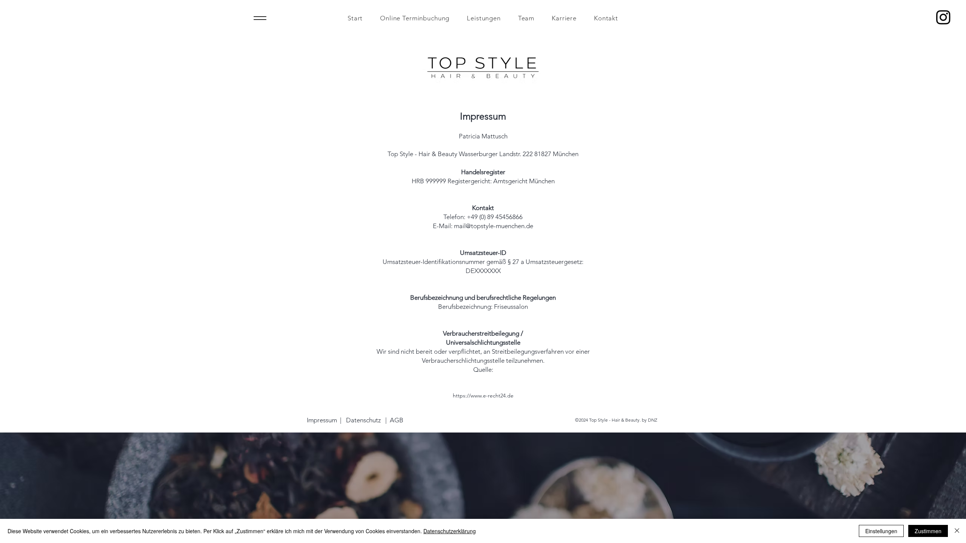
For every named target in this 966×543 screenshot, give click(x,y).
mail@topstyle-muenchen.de (493, 226)
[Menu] (259, 18)
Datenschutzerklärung (449, 531)
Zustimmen (928, 531)
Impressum (322, 420)
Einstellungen (881, 531)
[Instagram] (943, 17)
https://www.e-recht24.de (483, 395)
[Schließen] (956, 531)
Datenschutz (363, 420)
